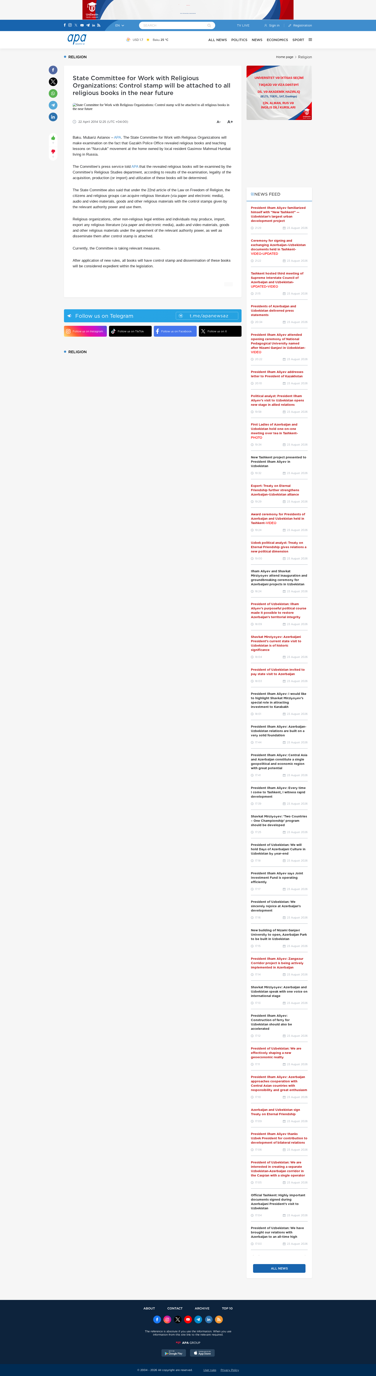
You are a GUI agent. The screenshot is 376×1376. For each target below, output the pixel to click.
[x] (178, 1320)
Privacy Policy (230, 1370)
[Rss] (98, 25)
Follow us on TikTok (131, 331)
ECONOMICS (277, 40)
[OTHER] (308, 39)
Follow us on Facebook (176, 331)
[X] (76, 25)
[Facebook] (65, 25)
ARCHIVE (202, 1308)
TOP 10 (227, 1308)
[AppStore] (202, 1353)
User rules (209, 1370)
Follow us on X (217, 331)
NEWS (257, 40)
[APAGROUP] (188, 1343)
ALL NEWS (217, 40)
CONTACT (175, 1308)
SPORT (298, 40)
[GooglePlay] (173, 1353)
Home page (284, 57)
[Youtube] (82, 25)
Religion (305, 57)
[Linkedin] (93, 25)
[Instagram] (70, 25)
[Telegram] (88, 25)
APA (117, 137)
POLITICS (239, 40)
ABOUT (149, 1308)
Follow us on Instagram (88, 331)
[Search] (209, 26)
